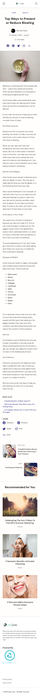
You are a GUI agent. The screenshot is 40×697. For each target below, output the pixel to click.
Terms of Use (7, 683)
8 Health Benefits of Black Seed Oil (17, 401)
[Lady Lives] (20, 3)
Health (25, 13)
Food (14, 13)
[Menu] (3, 4)
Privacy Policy (7, 679)
